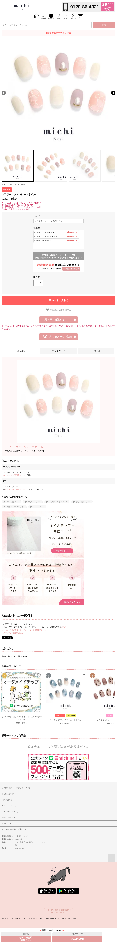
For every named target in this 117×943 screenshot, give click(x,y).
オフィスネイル (34, 502)
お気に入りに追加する (60, 309)
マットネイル (39, 507)
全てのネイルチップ (18, 184)
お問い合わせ (15, 918)
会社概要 (5, 918)
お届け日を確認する (53, 319)
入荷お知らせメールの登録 (57, 336)
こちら (64, 627)
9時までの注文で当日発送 (58, 33)
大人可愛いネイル (83, 502)
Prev (4, 698)
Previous (4, 93)
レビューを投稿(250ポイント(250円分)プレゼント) (26, 630)
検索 (104, 25)
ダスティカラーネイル (59, 502)
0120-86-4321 (84, 6)
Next (113, 93)
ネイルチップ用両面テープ (14, 475)
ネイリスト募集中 (29, 918)
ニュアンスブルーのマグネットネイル (65, 720)
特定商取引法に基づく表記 (67, 918)
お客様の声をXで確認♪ (12, 633)
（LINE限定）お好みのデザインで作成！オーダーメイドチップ (21, 718)
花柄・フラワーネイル (16, 507)
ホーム (4, 184)
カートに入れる (60, 300)
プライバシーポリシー (46, 918)
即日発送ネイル (13, 502)
